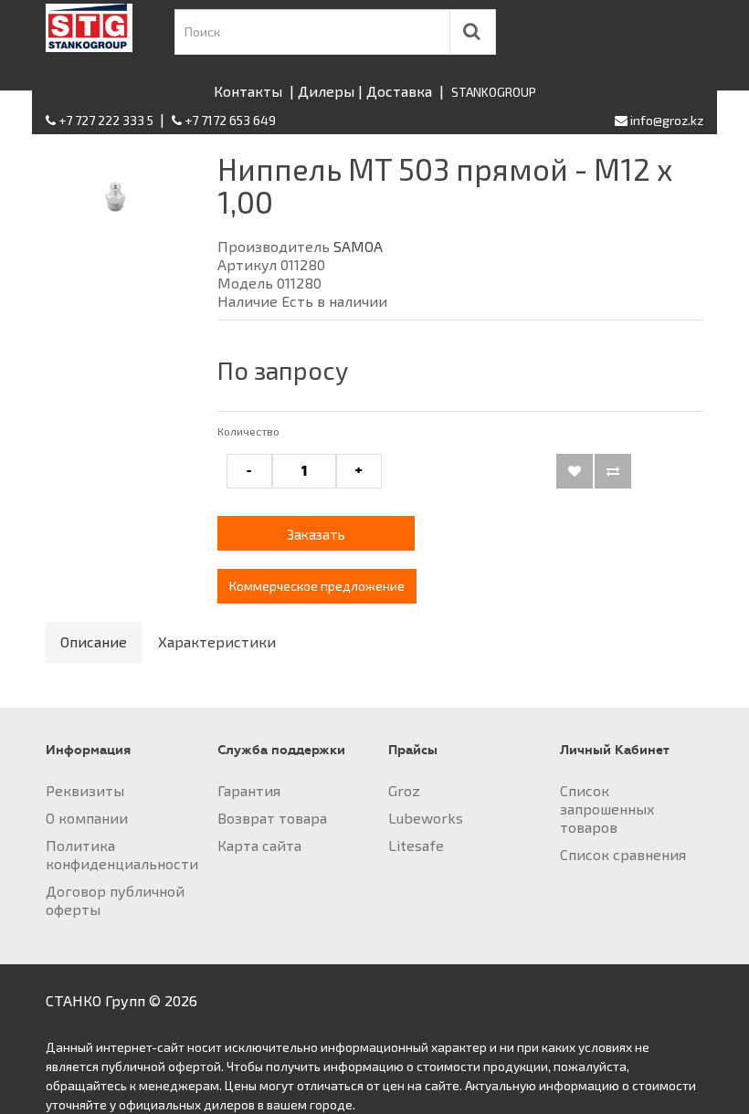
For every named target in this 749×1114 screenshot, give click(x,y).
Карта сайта (259, 845)
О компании (87, 817)
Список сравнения (623, 854)
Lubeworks (425, 817)
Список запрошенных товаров (607, 809)
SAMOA (358, 246)
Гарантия (248, 790)
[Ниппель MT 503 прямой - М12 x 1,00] (118, 206)
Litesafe (416, 845)
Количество (248, 431)
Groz (404, 790)
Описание (93, 641)
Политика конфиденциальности (122, 854)
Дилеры (326, 91)
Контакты (248, 91)
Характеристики (217, 641)
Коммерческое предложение (317, 586)
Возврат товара (272, 817)
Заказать (316, 534)
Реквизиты (85, 790)
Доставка (399, 91)
